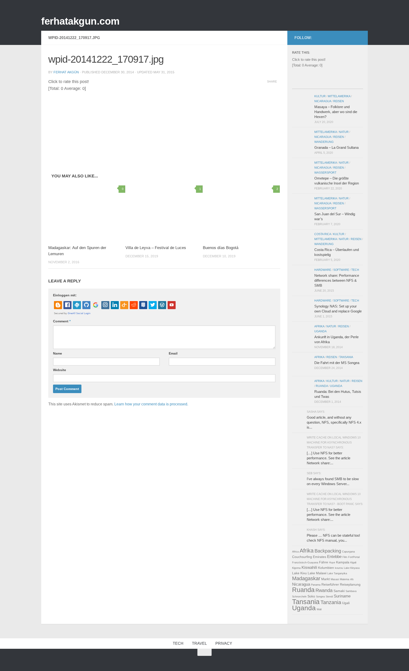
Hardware (322, 270)
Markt (325, 579)
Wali (319, 609)
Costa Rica (322, 234)
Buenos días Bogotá (220, 248)
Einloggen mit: (65, 295)
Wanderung (323, 142)
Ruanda (322, 386)
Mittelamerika (339, 96)
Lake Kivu (299, 573)
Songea (320, 596)
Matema (344, 579)
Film (344, 557)
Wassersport (325, 172)
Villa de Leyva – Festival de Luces (155, 248)
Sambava (351, 591)
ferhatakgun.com (80, 21)
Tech (355, 270)
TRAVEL (199, 643)
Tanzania (330, 602)
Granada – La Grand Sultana (336, 147)
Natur (344, 132)
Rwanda (324, 590)
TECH (178, 643)
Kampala (342, 562)
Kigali (353, 562)
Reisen (338, 101)
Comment (62, 321)
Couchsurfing (302, 557)
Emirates (319, 557)
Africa (295, 551)
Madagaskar (306, 578)
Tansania (346, 357)
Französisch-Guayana (305, 562)
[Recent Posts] (301, 84)
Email (173, 353)
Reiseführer (330, 584)
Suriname (342, 596)
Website (59, 370)
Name (57, 353)
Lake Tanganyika (337, 573)
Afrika (319, 326)
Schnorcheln (299, 596)
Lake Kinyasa (352, 567)
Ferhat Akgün (66, 72)
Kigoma (296, 567)
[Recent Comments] (336, 84)
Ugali (346, 603)
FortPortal (354, 557)
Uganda (320, 331)
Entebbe (334, 556)
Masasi (335, 579)
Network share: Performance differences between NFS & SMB (336, 280)
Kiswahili (309, 567)
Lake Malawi (317, 573)
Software (341, 270)
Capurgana (348, 551)
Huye (332, 562)
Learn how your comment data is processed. (151, 404)
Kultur (320, 96)
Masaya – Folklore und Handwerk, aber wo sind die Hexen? (335, 112)
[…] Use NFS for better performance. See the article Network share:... (328, 458)
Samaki (339, 591)
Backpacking (328, 550)
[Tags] (354, 84)
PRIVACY (223, 643)
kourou (339, 567)
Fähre (323, 562)
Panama (315, 584)
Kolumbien (326, 568)
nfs (352, 579)
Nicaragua (322, 101)
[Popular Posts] (319, 84)
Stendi (329, 596)
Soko (311, 596)
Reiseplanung (350, 584)
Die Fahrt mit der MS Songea (336, 363)
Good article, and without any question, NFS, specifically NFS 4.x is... (334, 422)
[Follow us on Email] (360, 37)
